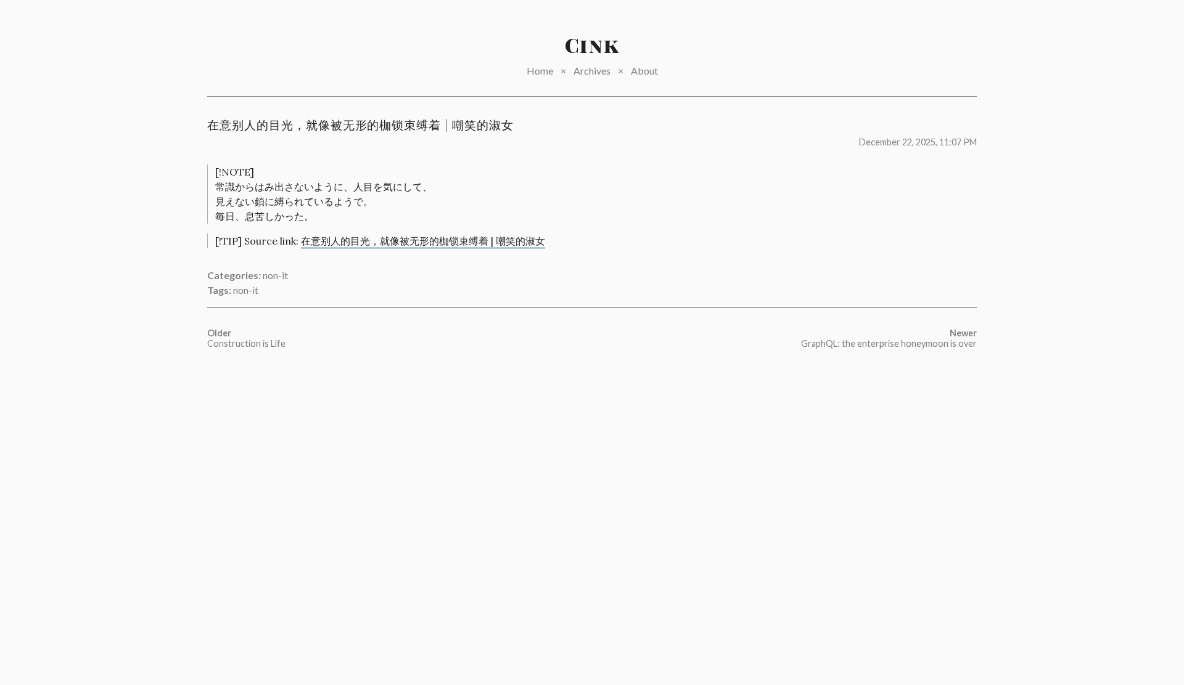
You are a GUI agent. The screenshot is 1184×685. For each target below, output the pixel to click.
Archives (592, 70)
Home (540, 70)
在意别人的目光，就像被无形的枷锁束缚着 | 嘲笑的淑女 (423, 241)
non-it (275, 275)
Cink (592, 44)
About (644, 70)
